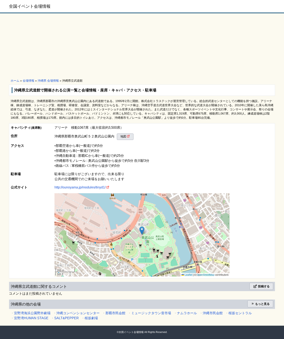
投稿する (263, 286)
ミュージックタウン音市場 (151, 313)
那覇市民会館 (115, 313)
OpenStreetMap (206, 274)
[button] (141, 230)
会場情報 (28, 80)
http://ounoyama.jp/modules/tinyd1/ (80, 187)
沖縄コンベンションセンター (78, 313)
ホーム (15, 80)
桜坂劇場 (91, 318)
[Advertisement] (142, 46)
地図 (123, 136)
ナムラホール (187, 313)
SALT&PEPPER (66, 318)
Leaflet (188, 274)
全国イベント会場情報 (30, 6)
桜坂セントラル (240, 313)
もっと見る (262, 303)
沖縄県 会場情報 (48, 80)
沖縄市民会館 (213, 313)
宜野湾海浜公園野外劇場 (32, 313)
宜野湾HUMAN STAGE (31, 318)
